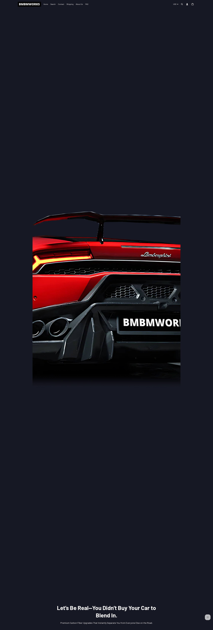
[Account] (187, 4)
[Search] (182, 4)
